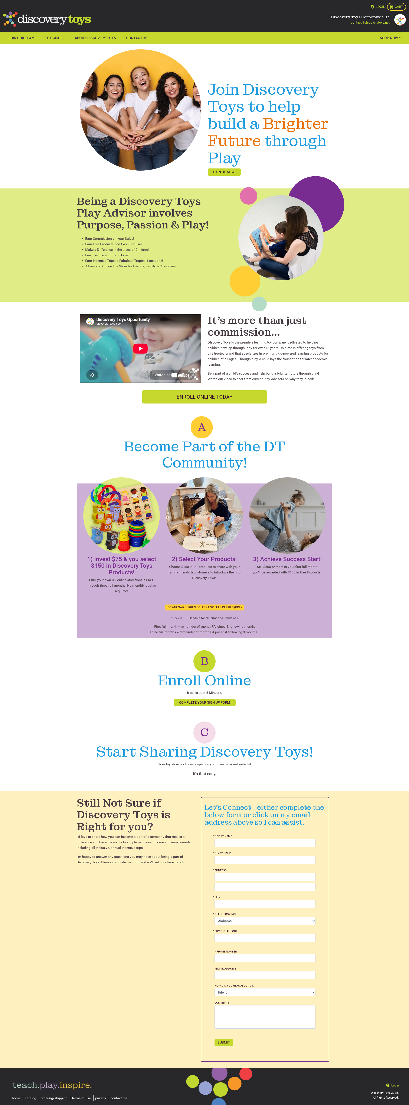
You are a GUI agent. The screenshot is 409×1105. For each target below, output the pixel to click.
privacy (100, 1098)
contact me (119, 1098)
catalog (30, 1098)
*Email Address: (226, 968)
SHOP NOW (389, 38)
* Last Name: (223, 853)
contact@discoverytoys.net (370, 22)
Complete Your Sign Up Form (204, 702)
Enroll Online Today (204, 397)
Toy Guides (55, 38)
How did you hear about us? (234, 985)
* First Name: (224, 836)
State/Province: (226, 914)
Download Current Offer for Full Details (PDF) (204, 607)
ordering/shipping (54, 1098)
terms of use (81, 1098)
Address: (221, 870)
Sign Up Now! (224, 172)
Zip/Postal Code (226, 931)
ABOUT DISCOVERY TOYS (95, 38)
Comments (222, 1002)
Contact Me (137, 38)
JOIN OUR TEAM (22, 38)
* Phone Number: (226, 951)
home (16, 1098)
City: (218, 897)
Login (380, 7)
